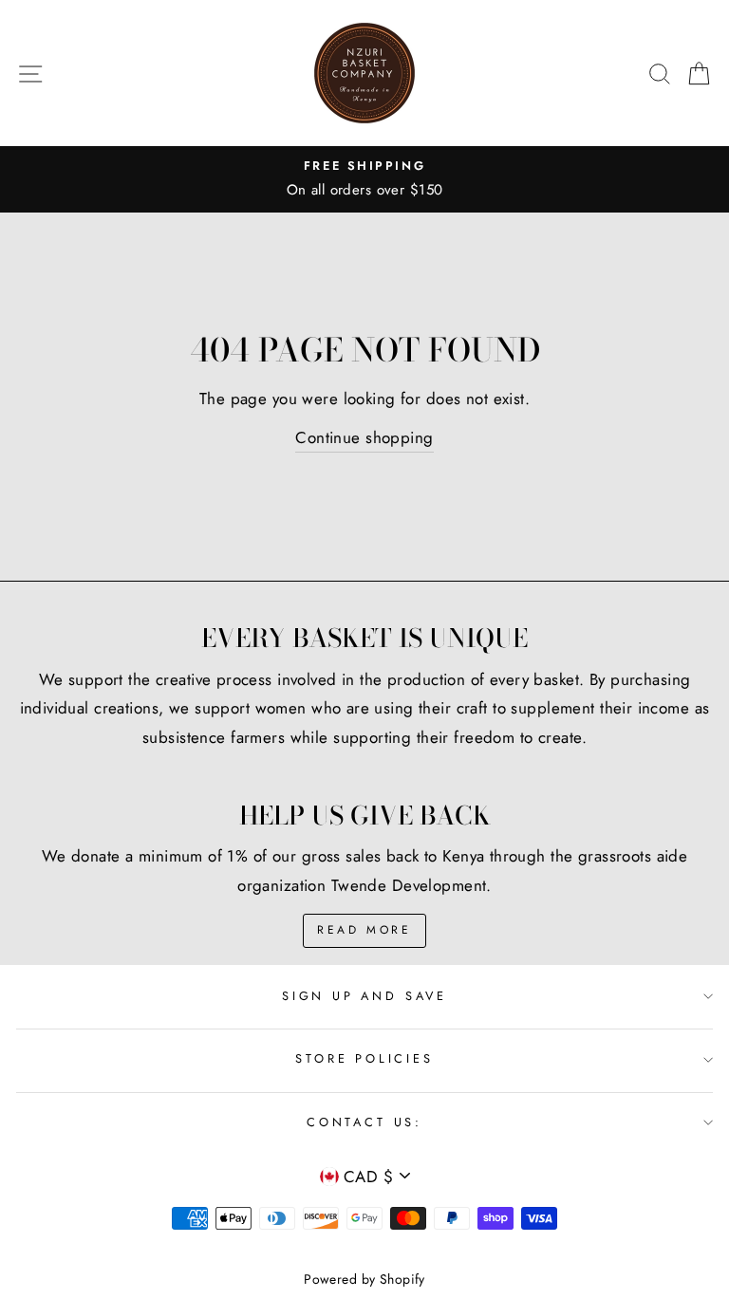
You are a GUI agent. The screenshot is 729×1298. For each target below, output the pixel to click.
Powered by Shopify (364, 1279)
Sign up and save (364, 996)
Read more (364, 929)
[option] (364, 179)
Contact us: (364, 1122)
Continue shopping (364, 437)
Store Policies (364, 1058)
